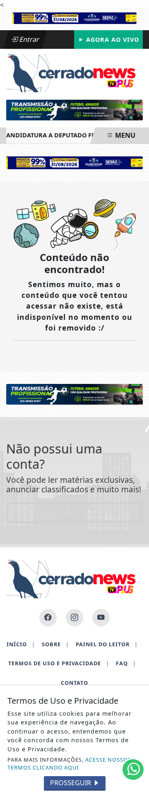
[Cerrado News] (74, 72)
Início (21, 644)
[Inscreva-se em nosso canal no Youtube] (101, 617)
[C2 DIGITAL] (74, 110)
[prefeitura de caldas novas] (74, 162)
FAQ (126, 663)
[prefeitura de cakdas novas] (74, 17)
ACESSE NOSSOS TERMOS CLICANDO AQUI (69, 763)
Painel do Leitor (107, 644)
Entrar (29, 39)
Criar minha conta (70, 512)
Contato (74, 682)
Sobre (55, 644)
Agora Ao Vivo (111, 39)
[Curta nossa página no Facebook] (48, 617)
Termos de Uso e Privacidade (58, 663)
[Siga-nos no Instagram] (74, 617)
